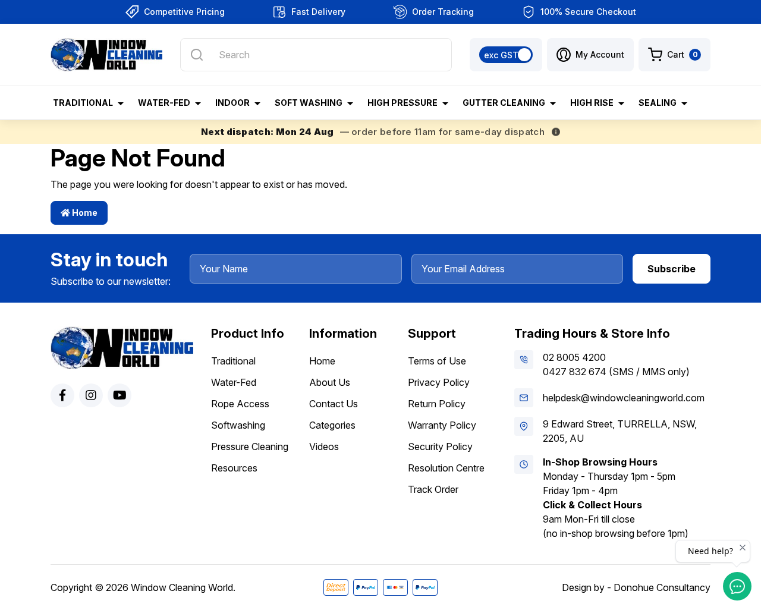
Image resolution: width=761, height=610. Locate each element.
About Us (329, 382)
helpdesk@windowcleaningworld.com (624, 398)
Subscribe (671, 269)
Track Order (433, 489)
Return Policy (437, 404)
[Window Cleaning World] (106, 54)
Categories (332, 425)
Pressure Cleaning (249, 446)
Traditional (233, 361)
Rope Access (240, 404)
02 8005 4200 (574, 357)
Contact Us (333, 404)
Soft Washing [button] (308, 103)
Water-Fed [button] (164, 103)
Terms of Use (437, 361)
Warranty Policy (442, 425)
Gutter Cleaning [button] (504, 103)
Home (84, 212)
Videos (324, 446)
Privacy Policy (439, 382)
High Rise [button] (592, 103)
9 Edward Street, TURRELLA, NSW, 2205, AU (620, 431)
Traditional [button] (83, 103)
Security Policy (440, 446)
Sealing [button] (658, 103)
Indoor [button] (232, 103)
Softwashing (238, 425)
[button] (590, 54)
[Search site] (196, 54)
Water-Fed (233, 382)
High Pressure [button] (402, 103)
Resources (234, 468)
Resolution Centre (446, 468)
